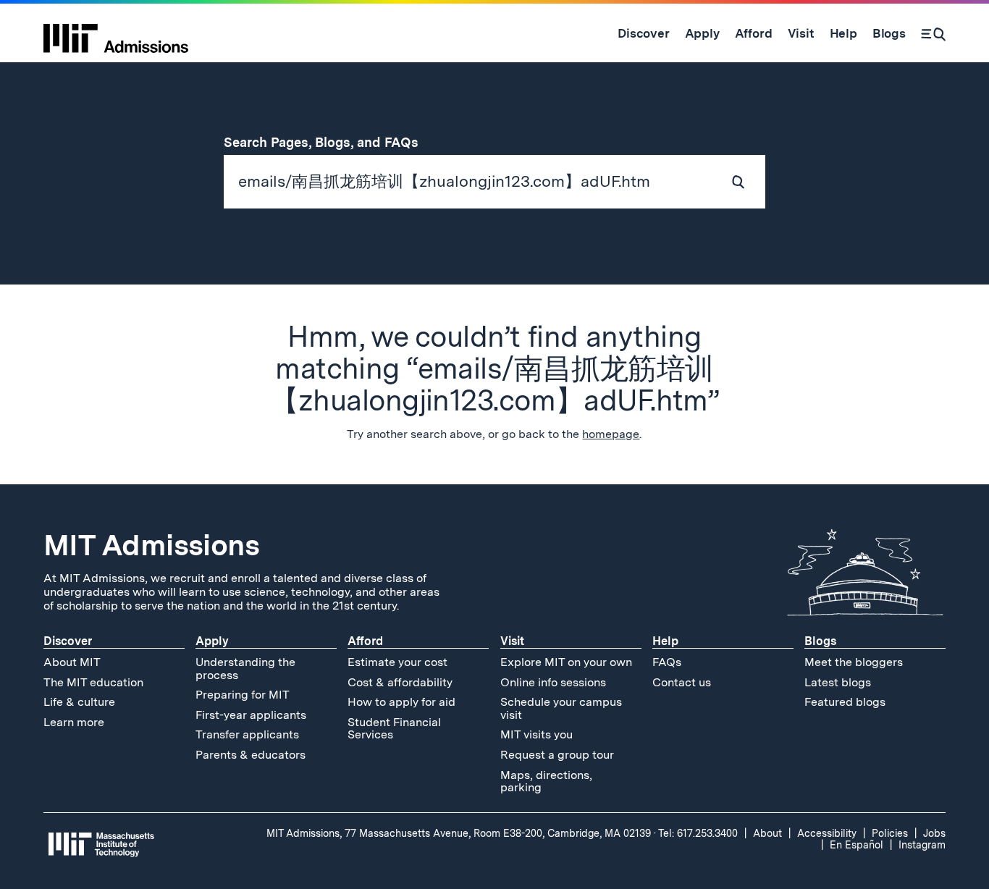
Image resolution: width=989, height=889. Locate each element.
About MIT (72, 662)
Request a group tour (557, 755)
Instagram (922, 845)
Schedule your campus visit (561, 708)
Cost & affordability (400, 682)
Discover (67, 641)
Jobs (934, 833)
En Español (856, 845)
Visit (512, 641)
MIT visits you (536, 734)
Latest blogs (837, 682)
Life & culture (79, 702)
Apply (212, 641)
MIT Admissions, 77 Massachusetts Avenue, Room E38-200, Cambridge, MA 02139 (458, 833)
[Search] (933, 33)
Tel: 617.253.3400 (698, 833)
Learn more (73, 722)
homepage (610, 434)
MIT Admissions (151, 545)
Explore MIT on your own (566, 662)
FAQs (666, 662)
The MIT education (93, 682)
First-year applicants (250, 715)
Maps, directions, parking (546, 781)
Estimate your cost (397, 662)
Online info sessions (553, 682)
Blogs (820, 641)
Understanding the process (245, 668)
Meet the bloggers (853, 662)
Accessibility (827, 833)
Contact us (681, 682)
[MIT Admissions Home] (115, 33)
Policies (890, 833)
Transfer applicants (247, 734)
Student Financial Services (394, 728)
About (767, 833)
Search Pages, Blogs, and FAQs (329, 142)
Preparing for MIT (242, 694)
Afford (365, 641)
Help (665, 641)
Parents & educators (250, 755)
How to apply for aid (401, 702)
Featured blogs (844, 702)
